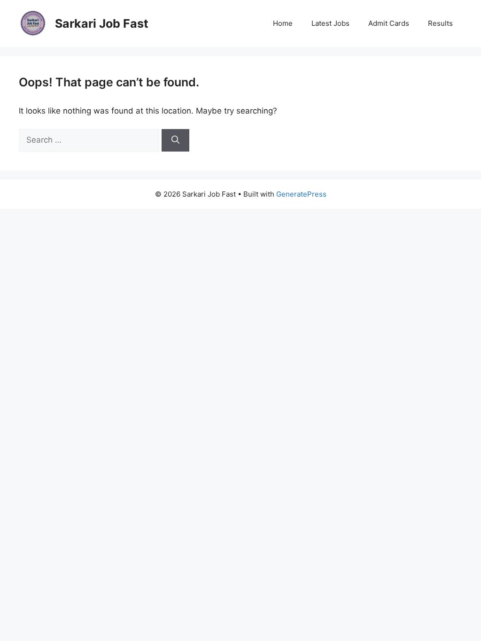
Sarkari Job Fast (101, 23)
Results (440, 23)
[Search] (175, 140)
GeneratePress (301, 194)
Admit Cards (388, 23)
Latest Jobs (330, 23)
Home (283, 23)
